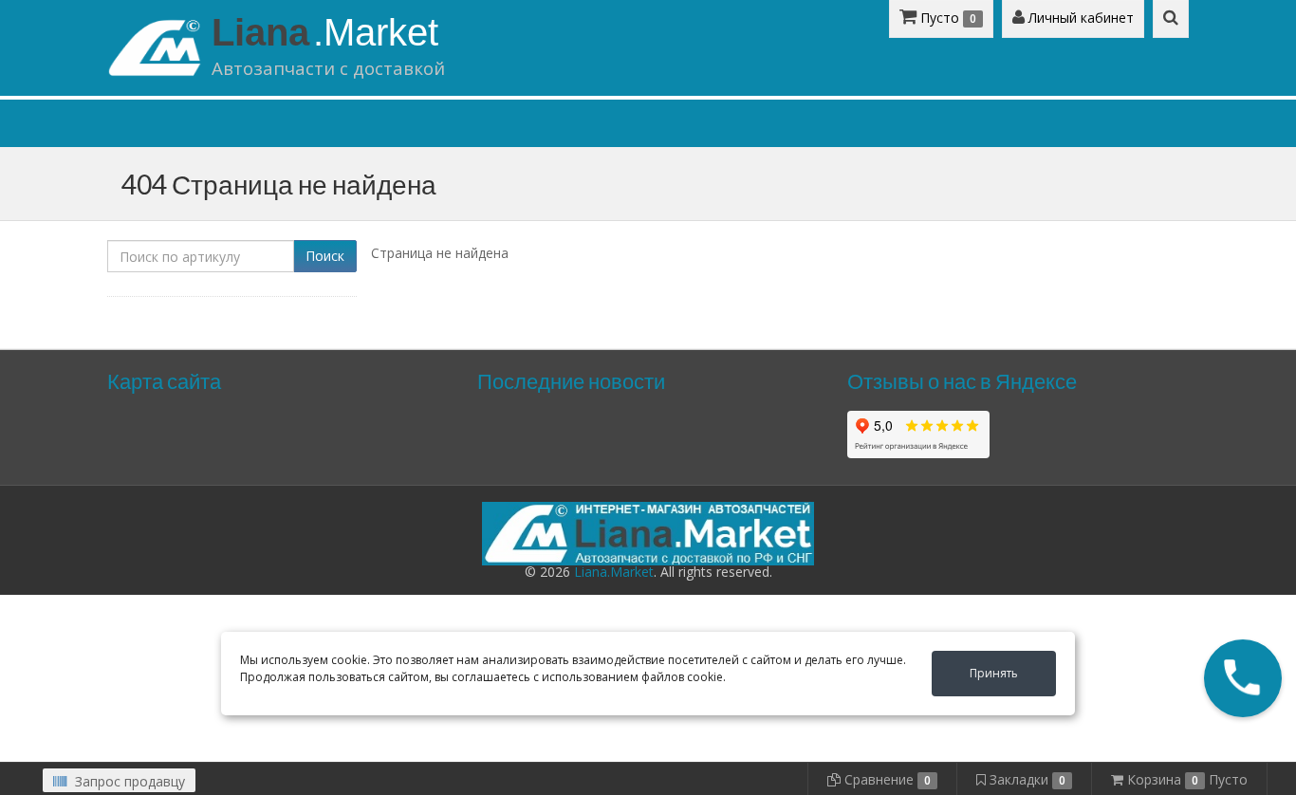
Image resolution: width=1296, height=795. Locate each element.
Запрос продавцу (128, 781)
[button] (1243, 678)
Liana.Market (614, 572)
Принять (994, 673)
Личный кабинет (1079, 18)
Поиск (324, 256)
